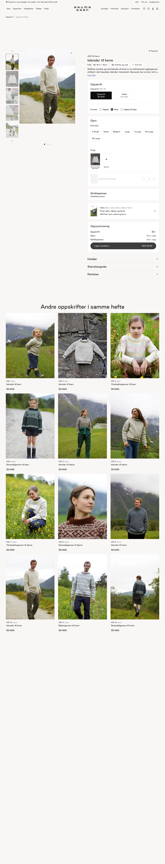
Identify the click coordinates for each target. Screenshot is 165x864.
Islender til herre (22, 17)
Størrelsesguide (97, 266)
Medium (116, 132)
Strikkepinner (28, 8)
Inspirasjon (125, 8)
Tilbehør (39, 8)
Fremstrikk (114, 8)
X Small (95, 132)
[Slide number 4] (50, 144)
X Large (137, 132)
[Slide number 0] (44, 144)
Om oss (144, 2)
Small (106, 132)
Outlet (46, 8)
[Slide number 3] (48, 144)
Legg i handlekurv (123, 246)
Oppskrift (9, 17)
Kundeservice (154, 2)
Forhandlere (135, 8)
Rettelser (93, 274)
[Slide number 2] (47, 144)
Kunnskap (104, 8)
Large (127, 132)
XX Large (149, 132)
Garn (8, 8)
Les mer (91, 75)
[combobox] (137, 2)
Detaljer (92, 259)
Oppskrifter (17, 8)
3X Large (96, 138)
